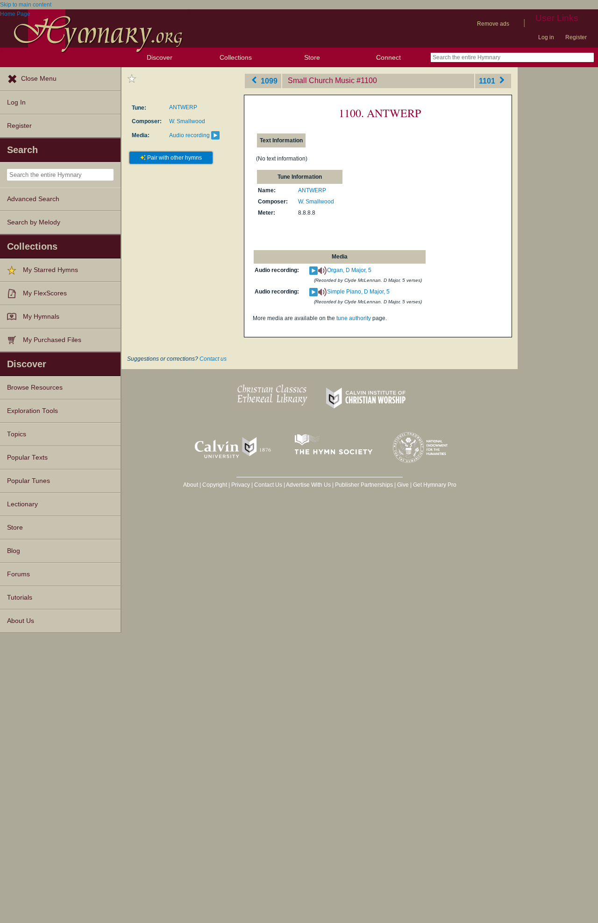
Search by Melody (33, 222)
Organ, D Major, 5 (349, 270)
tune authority (353, 318)
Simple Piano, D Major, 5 (358, 291)
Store (312, 57)
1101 (488, 80)
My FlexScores (45, 293)
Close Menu (39, 78)
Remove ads (493, 24)
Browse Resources (35, 387)
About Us (20, 620)
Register (576, 37)
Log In (16, 102)
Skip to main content (25, 4)
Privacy (240, 485)
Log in (546, 37)
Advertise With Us (308, 485)
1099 (268, 80)
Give (403, 485)
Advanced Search (33, 199)
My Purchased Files (52, 339)
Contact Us (268, 485)
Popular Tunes (28, 480)
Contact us (213, 359)
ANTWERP (183, 107)
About (190, 485)
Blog (13, 550)
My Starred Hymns (50, 269)
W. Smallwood (187, 121)
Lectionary (22, 504)
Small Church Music (321, 80)
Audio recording (189, 135)
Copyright (214, 485)
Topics (16, 434)
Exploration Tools (32, 410)
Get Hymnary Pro (434, 485)
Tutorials (19, 597)
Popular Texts (27, 457)
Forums (18, 574)
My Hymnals (41, 316)
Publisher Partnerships (364, 485)
